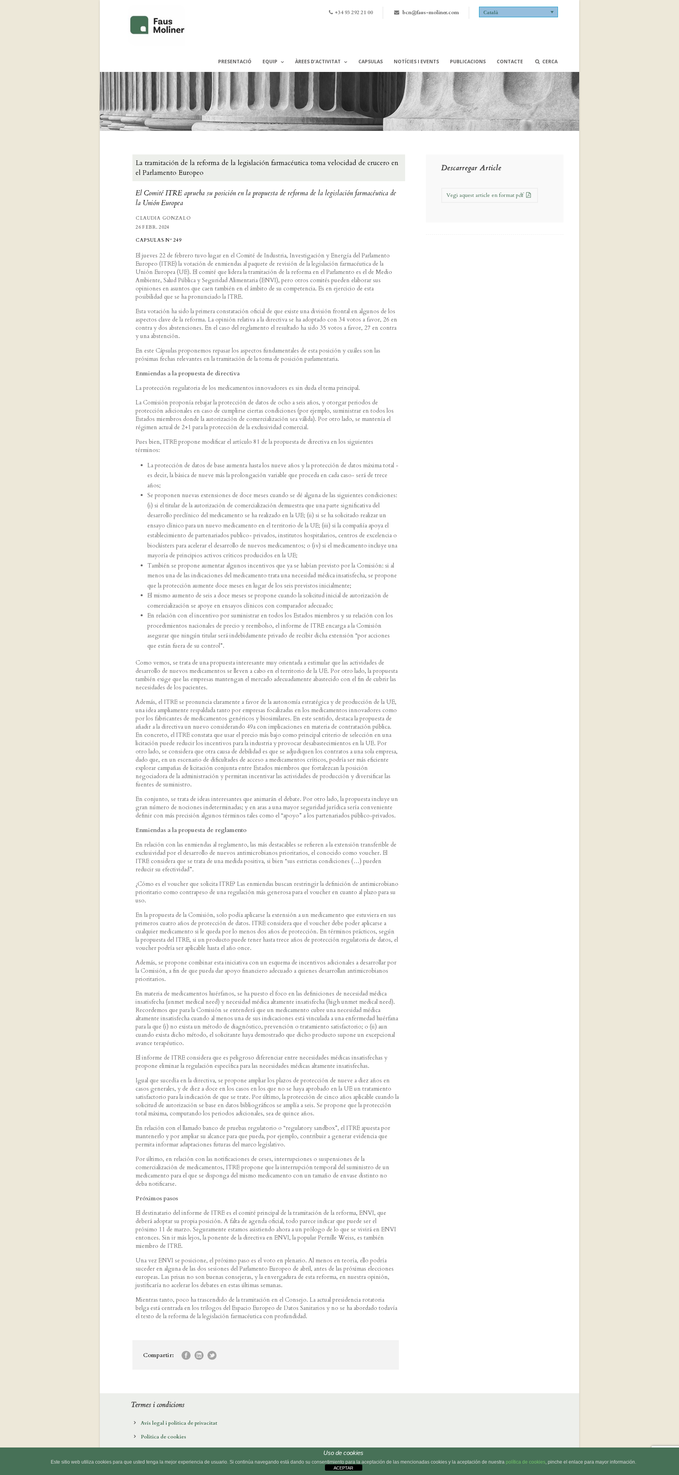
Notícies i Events (416, 61)
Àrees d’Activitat (318, 61)
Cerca (550, 61)
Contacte (510, 61)
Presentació (234, 61)
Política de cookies (163, 1436)
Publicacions (468, 61)
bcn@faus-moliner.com (430, 12)
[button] (518, 12)
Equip (269, 61)
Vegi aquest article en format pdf (485, 195)
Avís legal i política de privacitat (179, 1423)
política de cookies (525, 1462)
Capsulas (370, 61)
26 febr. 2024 (152, 227)
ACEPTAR (343, 1468)
